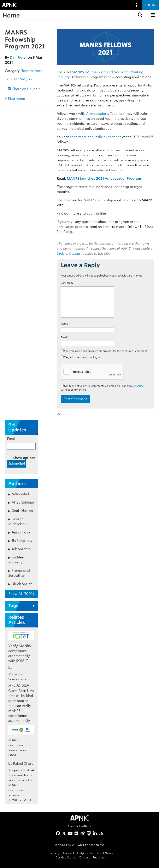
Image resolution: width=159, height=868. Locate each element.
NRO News (105, 853)
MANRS (20, 79)
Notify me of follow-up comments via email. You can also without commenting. (102, 387)
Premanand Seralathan (19, 573)
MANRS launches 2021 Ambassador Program (104, 178)
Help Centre (85, 853)
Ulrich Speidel (22, 584)
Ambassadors (97, 114)
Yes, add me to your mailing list (82, 357)
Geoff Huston (22, 511)
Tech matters (31, 71)
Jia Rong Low (22, 541)
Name (65, 323)
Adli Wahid (20, 494)
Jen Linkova (21, 532)
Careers (84, 857)
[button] (139, 15)
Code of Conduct (69, 254)
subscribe (138, 386)
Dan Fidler (18, 57)
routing (34, 79)
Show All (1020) (21, 594)
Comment (68, 282)
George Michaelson (17, 521)
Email (65, 337)
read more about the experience (95, 137)
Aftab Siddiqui (23, 502)
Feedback (99, 857)
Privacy (54, 853)
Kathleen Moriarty (17, 559)
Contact (68, 853)
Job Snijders (21, 549)
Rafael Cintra (23, 764)
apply (91, 213)
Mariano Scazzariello (17, 676)
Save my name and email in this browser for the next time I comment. (106, 351)
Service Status (66, 857)
